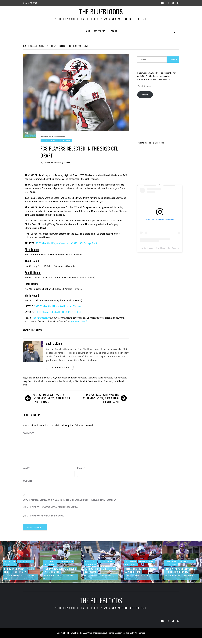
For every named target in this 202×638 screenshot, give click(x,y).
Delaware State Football (99, 377)
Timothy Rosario (13, 575)
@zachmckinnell (79, 321)
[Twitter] (171, 3)
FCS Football (100, 31)
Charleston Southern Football (71, 377)
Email (81, 468)
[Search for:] (152, 59)
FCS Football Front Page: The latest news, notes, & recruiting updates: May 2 (51, 398)
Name (26, 468)
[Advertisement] (158, 120)
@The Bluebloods (41, 317)
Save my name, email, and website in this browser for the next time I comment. (70, 499)
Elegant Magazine (123, 632)
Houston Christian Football (57, 381)
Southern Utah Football (100, 381)
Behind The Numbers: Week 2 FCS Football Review (180, 570)
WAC (25, 385)
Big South (34, 377)
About (114, 31)
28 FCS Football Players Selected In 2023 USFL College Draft (66, 243)
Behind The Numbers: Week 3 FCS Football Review (19, 570)
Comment (29, 433)
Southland (118, 381)
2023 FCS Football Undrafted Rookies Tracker (57, 306)
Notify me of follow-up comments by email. (51, 506)
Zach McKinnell (50, 162)
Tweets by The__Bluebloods (150, 142)
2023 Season (9, 561)
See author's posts (59, 367)
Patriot (83, 381)
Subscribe (145, 94)
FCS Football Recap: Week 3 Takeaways (100, 570)
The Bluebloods (101, 11)
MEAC (76, 381)
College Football (49, 140)
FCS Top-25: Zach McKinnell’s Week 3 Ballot (60, 570)
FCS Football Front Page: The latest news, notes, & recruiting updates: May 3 (100, 398)
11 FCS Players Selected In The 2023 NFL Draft (57, 312)
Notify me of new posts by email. (45, 515)
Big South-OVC (47, 377)
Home (87, 31)
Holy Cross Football (33, 381)
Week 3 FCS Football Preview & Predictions (141, 570)
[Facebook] (166, 3)
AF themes (140, 632)
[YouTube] (161, 3)
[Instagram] (177, 3)
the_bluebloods (163, 248)
